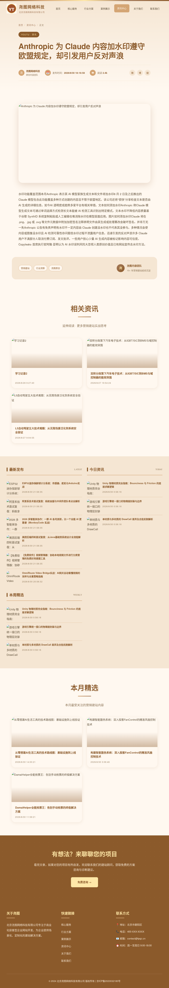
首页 (58, 8)
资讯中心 (121, 8)
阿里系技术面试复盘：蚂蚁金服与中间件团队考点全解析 (51, 501)
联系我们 (154, 8)
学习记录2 (21, 373)
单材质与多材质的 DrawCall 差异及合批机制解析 (127, 519)
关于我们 (138, 8)
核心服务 (72, 8)
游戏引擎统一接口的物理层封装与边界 (122, 501)
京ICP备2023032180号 (108, 981)
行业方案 (88, 8)
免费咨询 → (84, 882)
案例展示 (105, 8)
